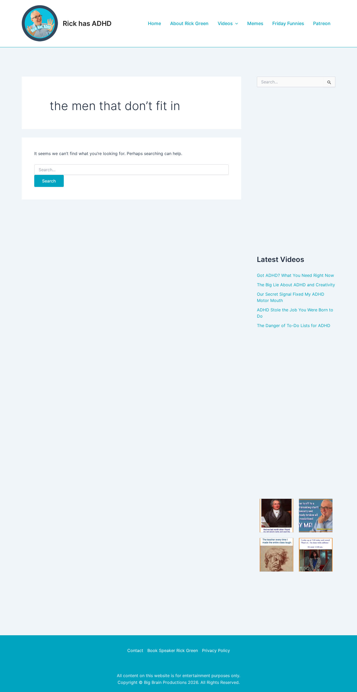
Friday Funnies (288, 23)
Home (154, 23)
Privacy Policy (216, 650)
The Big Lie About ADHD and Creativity (296, 284)
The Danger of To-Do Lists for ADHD (293, 325)
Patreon (322, 23)
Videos (225, 23)
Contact (135, 650)
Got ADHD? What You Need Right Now (295, 275)
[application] (235, 23)
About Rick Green (189, 23)
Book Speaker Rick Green (172, 650)
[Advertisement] (296, 170)
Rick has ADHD (87, 23)
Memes (255, 23)
